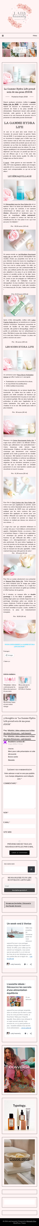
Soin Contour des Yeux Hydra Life (23, 502)
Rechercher (9, 864)
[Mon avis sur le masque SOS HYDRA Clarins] (25, 680)
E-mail (6, 822)
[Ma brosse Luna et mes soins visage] (9, 697)
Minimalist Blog (31, 1221)
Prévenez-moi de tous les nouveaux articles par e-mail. (19, 845)
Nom (5, 812)
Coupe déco (19, 1159)
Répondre (11, 760)
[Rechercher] (31, 869)
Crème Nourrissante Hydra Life (23, 440)
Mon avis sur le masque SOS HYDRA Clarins (25, 687)
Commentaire (10, 783)
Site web (7, 832)
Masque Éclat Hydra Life (14, 581)
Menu (35, 35)
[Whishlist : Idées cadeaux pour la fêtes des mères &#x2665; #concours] (9, 680)
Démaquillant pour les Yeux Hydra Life (18, 204)
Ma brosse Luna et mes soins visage (9, 704)
